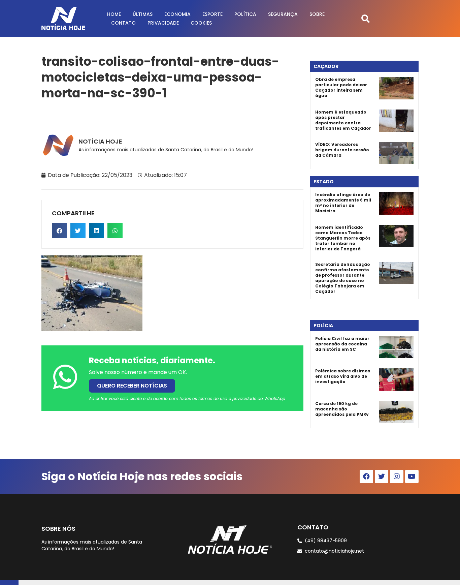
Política (245, 14)
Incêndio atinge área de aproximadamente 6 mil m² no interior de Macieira (343, 203)
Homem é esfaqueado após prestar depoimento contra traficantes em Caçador (343, 120)
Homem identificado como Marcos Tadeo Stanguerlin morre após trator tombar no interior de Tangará (342, 238)
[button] (365, 18)
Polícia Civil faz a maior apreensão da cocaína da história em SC (342, 344)
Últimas (143, 14)
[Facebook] (366, 476)
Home (114, 14)
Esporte (212, 14)
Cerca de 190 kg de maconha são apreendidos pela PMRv (342, 409)
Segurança (283, 14)
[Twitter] (381, 476)
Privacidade (163, 23)
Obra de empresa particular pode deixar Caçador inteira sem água (341, 87)
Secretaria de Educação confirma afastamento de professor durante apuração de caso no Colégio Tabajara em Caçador (342, 277)
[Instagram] (396, 476)
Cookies (201, 23)
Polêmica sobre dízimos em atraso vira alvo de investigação (342, 376)
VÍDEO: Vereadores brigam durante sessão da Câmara (342, 150)
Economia (177, 14)
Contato (123, 23)
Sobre (317, 14)
